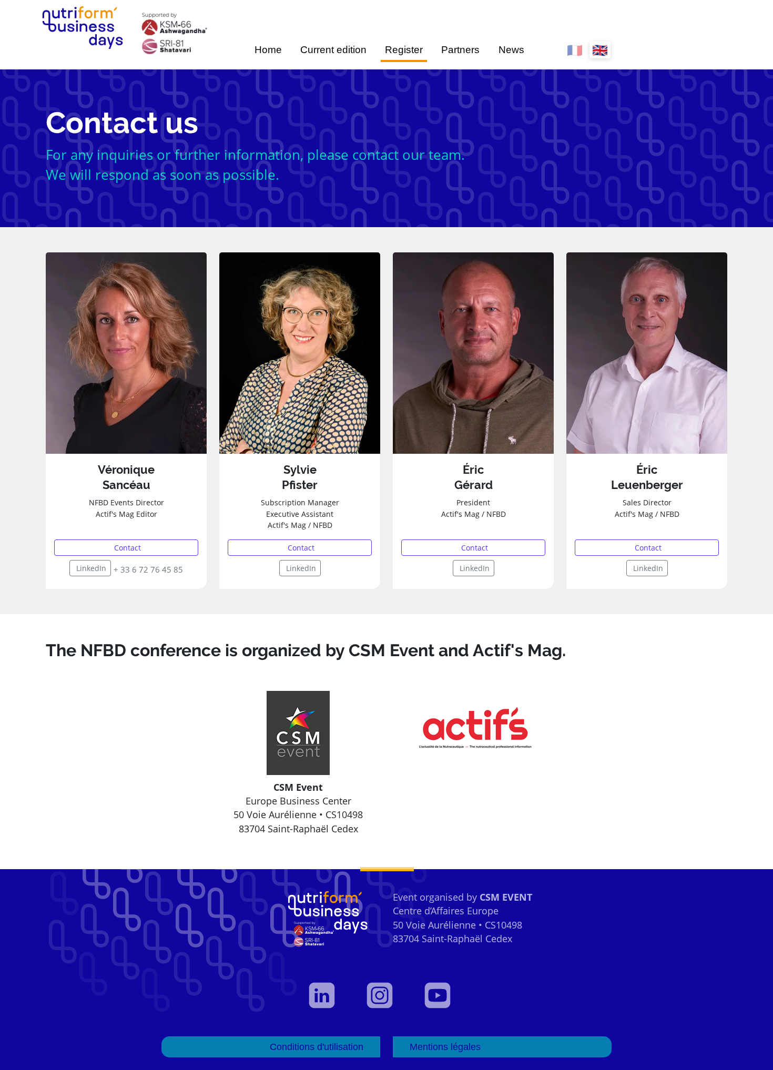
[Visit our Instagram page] (386, 995)
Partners (460, 49)
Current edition (333, 49)
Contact (127, 548)
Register (404, 49)
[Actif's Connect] (475, 728)
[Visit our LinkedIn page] (328, 995)
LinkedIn (91, 568)
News (511, 49)
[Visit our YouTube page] (444, 995)
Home (268, 49)
